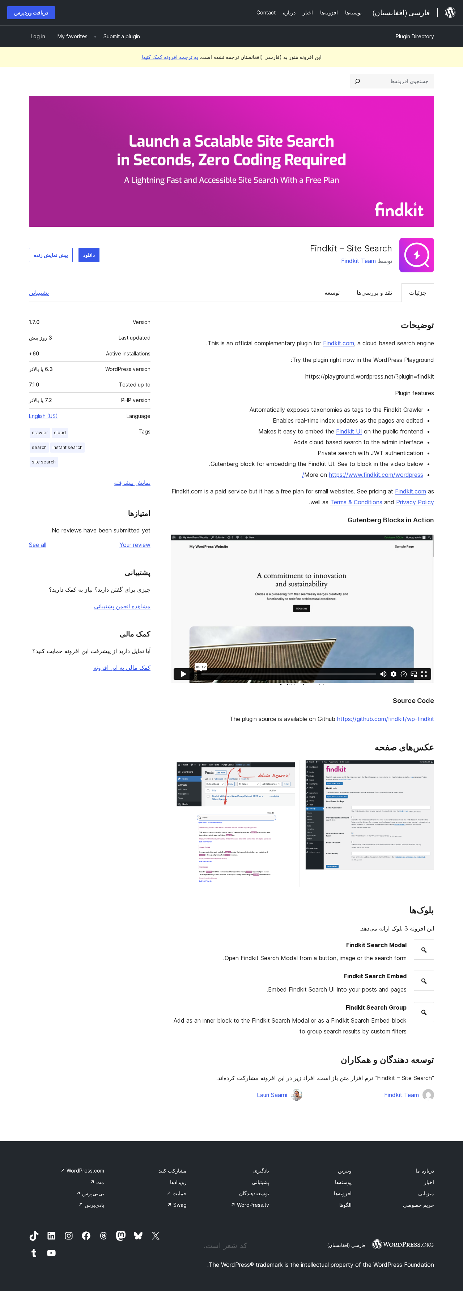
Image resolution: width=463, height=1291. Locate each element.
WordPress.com (82, 1170)
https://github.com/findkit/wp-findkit (385, 718)
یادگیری (261, 1170)
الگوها (345, 1205)
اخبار (429, 1182)
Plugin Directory (415, 36)
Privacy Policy (415, 502)
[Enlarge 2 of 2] (289, 769)
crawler (40, 432)
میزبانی (426, 1193)
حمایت (176, 1193)
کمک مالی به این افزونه (121, 667)
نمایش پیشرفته (132, 482)
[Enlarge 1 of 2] (424, 769)
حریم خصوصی (418, 1205)
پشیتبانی (260, 1182)
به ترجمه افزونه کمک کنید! (169, 57)
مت (97, 1182)
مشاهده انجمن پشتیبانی (122, 606)
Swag (177, 1205)
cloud (60, 432)
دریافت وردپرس (31, 12)
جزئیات (417, 292)
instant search (67, 447)
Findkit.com (338, 343)
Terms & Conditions (356, 502)
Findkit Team (358, 260)
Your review (134, 544)
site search (44, 462)
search (39, 447)
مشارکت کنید (172, 1170)
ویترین (345, 1170)
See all (37, 544)
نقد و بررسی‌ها (374, 292)
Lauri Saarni (272, 1094)
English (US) (43, 416)
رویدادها (178, 1182)
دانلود (89, 255)
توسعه (332, 292)
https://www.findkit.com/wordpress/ (362, 474)
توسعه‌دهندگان (254, 1193)
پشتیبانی (39, 292)
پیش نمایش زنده (51, 255)
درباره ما (425, 1170)
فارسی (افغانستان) (346, 1245)
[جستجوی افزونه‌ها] (357, 81)
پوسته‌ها (343, 1182)
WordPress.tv (250, 1205)
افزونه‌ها (343, 1193)
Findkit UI (349, 431)
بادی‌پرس (91, 1205)
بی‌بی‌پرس (90, 1193)
